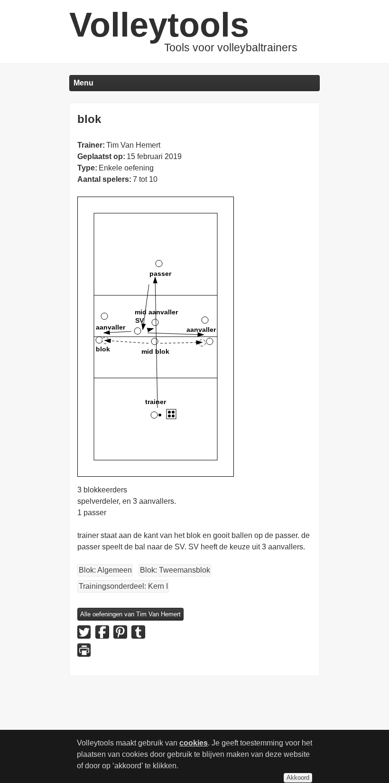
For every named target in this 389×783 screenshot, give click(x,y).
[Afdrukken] (84, 650)
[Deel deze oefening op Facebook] (102, 632)
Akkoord (298, 777)
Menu (83, 83)
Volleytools (159, 25)
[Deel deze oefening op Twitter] (84, 632)
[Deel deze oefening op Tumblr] (138, 632)
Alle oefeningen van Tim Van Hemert (130, 614)
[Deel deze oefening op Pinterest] (120, 632)
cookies (193, 743)
